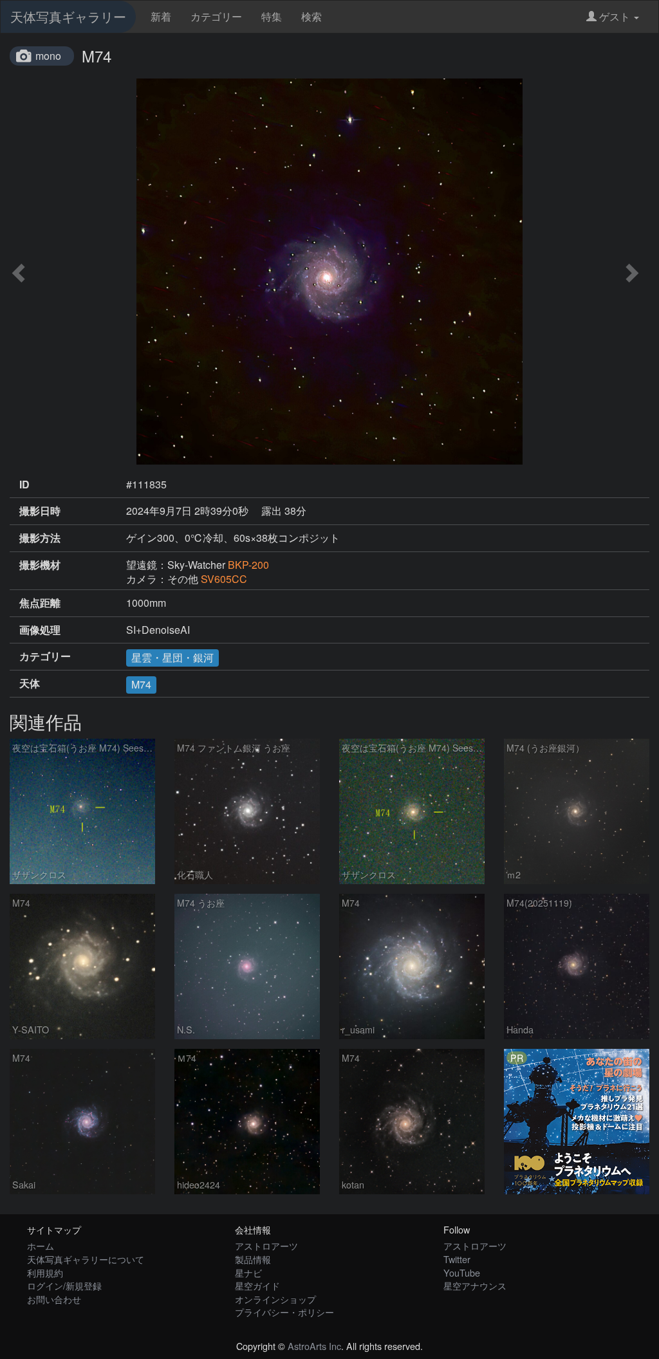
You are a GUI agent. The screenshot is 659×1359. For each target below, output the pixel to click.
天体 (29, 683)
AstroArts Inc (314, 1346)
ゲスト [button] (615, 16)
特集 (271, 16)
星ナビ (248, 1272)
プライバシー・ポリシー (284, 1311)
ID (24, 484)
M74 (141, 684)
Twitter (456, 1259)
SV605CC (224, 578)
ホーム (40, 1245)
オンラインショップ (275, 1299)
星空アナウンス (474, 1285)
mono (48, 55)
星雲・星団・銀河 (172, 657)
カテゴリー (216, 16)
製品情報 (253, 1259)
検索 (311, 16)
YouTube (461, 1272)
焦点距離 (39, 603)
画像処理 (39, 630)
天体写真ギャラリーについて (85, 1259)
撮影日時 (39, 511)
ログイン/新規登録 (64, 1285)
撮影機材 (39, 565)
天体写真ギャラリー (68, 16)
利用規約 (45, 1272)
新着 (161, 16)
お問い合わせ (54, 1299)
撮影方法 (39, 538)
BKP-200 (248, 564)
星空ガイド (257, 1285)
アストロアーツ (266, 1245)
